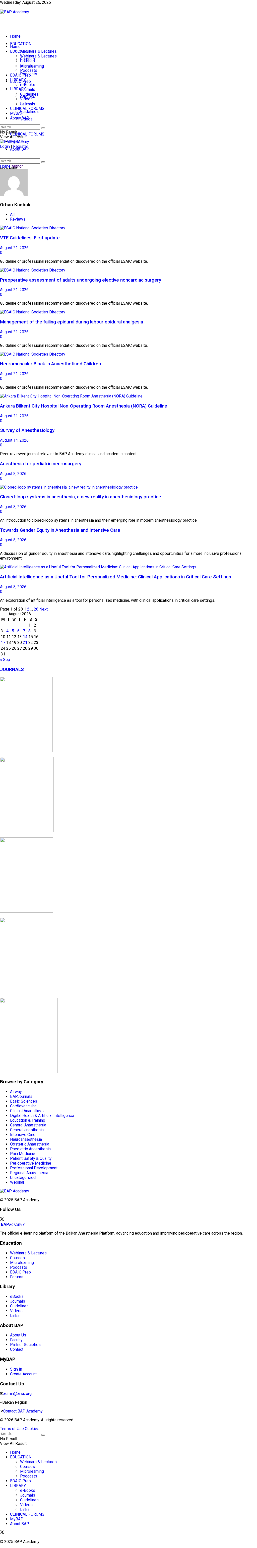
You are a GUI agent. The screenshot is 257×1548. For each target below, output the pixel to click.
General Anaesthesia (28, 1125)
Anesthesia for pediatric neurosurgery (40, 463)
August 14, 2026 (14, 440)
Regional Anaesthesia (29, 1172)
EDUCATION (20, 43)
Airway (16, 1091)
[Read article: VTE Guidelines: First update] (128, 228)
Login (5, 146)
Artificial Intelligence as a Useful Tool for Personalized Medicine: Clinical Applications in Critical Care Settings (115, 577)
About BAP (19, 149)
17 (3, 642)
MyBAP (16, 113)
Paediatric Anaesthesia (30, 1149)
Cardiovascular (23, 1106)
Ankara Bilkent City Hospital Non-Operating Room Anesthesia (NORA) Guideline (83, 406)
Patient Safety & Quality (31, 1158)
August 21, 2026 (14, 247)
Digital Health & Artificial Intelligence (42, 1115)
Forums (16, 1276)
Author (17, 166)
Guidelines (29, 111)
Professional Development (33, 1168)
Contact (16, 1349)
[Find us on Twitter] (2, 1219)
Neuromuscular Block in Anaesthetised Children (50, 364)
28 (36, 609)
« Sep (5, 659)
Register (20, 146)
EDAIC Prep (20, 1272)
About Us (18, 1335)
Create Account (28, 7)
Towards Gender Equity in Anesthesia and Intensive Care (60, 530)
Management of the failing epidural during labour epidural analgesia (71, 322)
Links (25, 103)
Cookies (32, 1428)
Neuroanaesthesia (26, 1139)
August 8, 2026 (13, 473)
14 (25, 636)
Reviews (17, 219)
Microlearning (32, 65)
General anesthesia (27, 1129)
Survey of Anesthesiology (27, 430)
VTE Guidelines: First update (30, 238)
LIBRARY (18, 89)
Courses (27, 60)
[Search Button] (43, 162)
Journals (27, 89)
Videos (26, 99)
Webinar (17, 1182)
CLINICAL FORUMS (27, 134)
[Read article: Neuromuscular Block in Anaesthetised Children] (128, 354)
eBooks (17, 1296)
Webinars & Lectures (38, 51)
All (12, 214)
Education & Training (27, 1120)
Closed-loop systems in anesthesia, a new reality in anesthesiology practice (80, 497)
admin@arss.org (17, 1393)
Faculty (16, 1339)
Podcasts (28, 70)
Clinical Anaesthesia (27, 1110)
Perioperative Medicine (30, 1163)
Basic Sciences (23, 1101)
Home (15, 36)
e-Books (27, 84)
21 (25, 642)
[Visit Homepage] (14, 12)
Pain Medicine (22, 1153)
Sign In (5, 7)
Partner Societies (25, 1344)
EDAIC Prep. (21, 75)
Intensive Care (22, 1134)
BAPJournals (21, 1096)
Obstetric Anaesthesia (29, 1144)
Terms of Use (12, 1428)
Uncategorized (23, 1177)
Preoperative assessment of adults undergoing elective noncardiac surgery (80, 280)
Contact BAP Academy (23, 1411)
